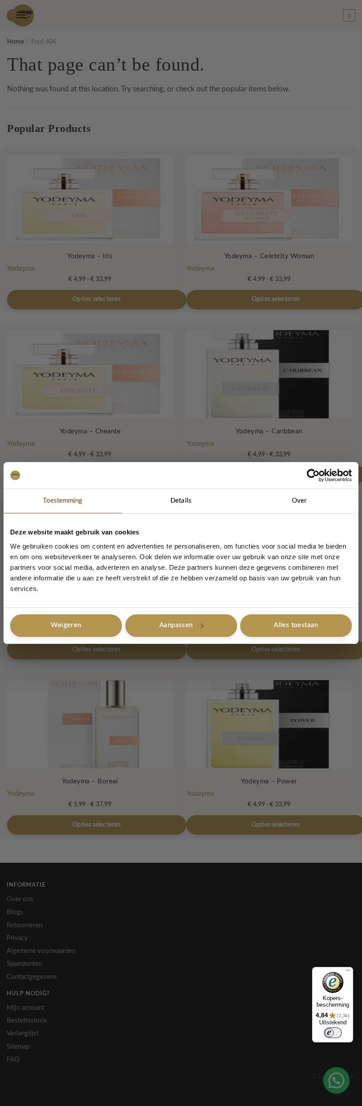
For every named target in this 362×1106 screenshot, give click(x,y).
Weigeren (66, 625)
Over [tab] (299, 500)
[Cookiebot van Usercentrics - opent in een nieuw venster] (313, 475)
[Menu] (348, 972)
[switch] (333, 1032)
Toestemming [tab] (62, 500)
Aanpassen (176, 625)
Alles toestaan (296, 625)
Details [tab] (181, 500)
